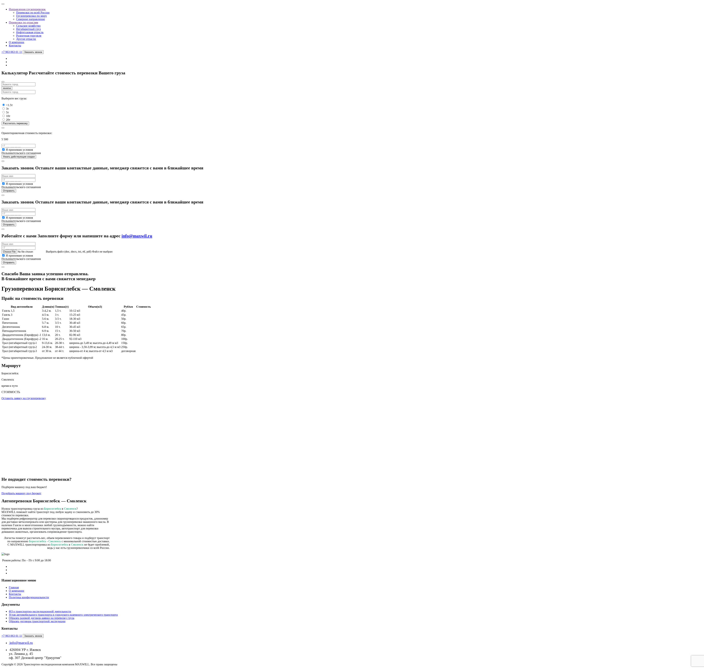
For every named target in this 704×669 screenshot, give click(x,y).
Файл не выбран (102, 251)
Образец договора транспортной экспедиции (37, 621)
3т (7, 108)
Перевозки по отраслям (23, 22)
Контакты (15, 45)
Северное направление (30, 19)
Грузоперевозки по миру (31, 15)
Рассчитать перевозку (15, 123)
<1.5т (9, 105)
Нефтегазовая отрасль (29, 32)
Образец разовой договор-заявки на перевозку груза (41, 618)
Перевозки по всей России (33, 12)
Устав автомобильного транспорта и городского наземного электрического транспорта (63, 614)
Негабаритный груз (28, 29)
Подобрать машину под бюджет (21, 493)
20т (8, 119)
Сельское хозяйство (28, 25)
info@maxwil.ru (137, 235)
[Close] (2, 81)
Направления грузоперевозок (27, 9)
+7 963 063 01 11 (11, 51)
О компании (16, 42)
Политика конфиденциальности (29, 597)
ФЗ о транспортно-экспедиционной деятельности (40, 611)
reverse (7, 88)
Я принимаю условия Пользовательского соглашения (21, 151)
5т (7, 112)
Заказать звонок (33, 52)
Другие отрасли (26, 38)
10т (8, 116)
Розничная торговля (28, 35)
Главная (14, 587)
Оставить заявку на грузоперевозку (23, 398)
